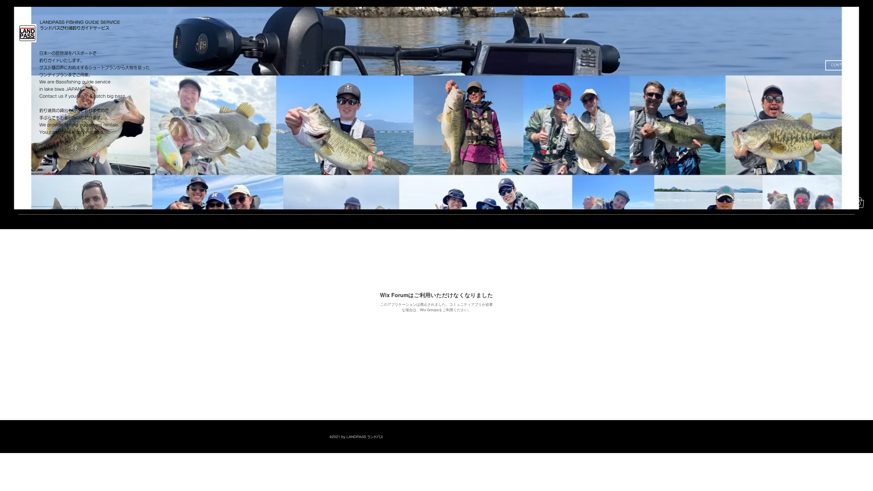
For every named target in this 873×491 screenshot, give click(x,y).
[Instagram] (800, 200)
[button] (859, 202)
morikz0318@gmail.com (675, 200)
